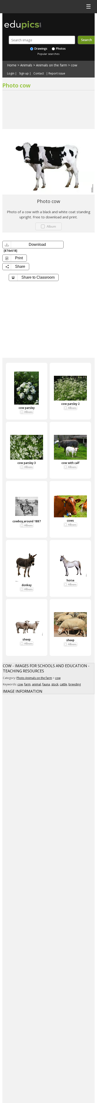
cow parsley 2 (70, 404)
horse (70, 580)
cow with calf (70, 463)
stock (54, 684)
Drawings (40, 49)
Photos (60, 49)
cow (74, 65)
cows (70, 521)
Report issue (56, 73)
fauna (46, 684)
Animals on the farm (51, 65)
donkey (27, 585)
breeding (75, 684)
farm (27, 684)
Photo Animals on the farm (34, 678)
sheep (27, 639)
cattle (63, 684)
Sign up (24, 73)
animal (36, 684)
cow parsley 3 (26, 463)
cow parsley (27, 408)
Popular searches (48, 54)
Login (10, 73)
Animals (26, 65)
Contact (38, 73)
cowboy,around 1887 (26, 521)
